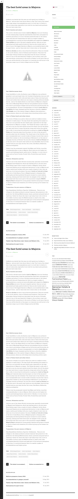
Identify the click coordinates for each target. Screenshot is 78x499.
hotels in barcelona (66, 272)
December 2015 (57, 167)
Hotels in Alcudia (11, 51)
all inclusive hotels (63, 258)
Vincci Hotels (57, 300)
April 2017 (56, 131)
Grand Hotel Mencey (64, 271)
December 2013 (57, 222)
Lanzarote (56, 65)
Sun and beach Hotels (58, 83)
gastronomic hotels (58, 61)
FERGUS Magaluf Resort (15, 209)
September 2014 (57, 201)
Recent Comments (58, 96)
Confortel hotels (70, 264)
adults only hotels (58, 31)
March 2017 (56, 133)
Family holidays (57, 56)
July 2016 (56, 151)
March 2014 (56, 215)
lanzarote (54, 291)
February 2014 (57, 217)
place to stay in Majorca (12, 215)
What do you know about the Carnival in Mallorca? (64, 243)
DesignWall (31, 495)
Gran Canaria (56, 63)
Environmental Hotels (58, 54)
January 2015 (57, 192)
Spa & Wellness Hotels (58, 79)
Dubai (55, 52)
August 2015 (56, 176)
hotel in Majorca (31, 33)
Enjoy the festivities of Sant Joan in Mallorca (63, 240)
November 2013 (57, 224)
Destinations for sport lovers (14, 244)
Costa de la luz (56, 266)
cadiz (55, 45)
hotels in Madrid (59, 274)
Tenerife (55, 86)
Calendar (56, 100)
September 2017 (57, 119)
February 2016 (57, 162)
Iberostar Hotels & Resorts (61, 288)
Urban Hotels (56, 90)
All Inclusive (56, 33)
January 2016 (57, 165)
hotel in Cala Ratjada (26, 209)
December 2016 (57, 140)
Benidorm (56, 42)
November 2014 (57, 197)
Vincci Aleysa (68, 298)
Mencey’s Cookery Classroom (65, 292)
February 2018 (57, 115)
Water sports (56, 93)
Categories (56, 27)
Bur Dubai (69, 262)
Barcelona (56, 40)
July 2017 (56, 124)
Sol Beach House (66, 296)
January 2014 (57, 219)
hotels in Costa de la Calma (40, 171)
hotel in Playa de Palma (12, 212)
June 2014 (56, 208)
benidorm (63, 262)
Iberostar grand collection (68, 281)
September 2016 (57, 147)
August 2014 (56, 204)
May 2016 (56, 156)
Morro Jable (56, 294)
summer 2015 (60, 298)
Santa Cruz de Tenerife (57, 296)
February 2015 (57, 190)
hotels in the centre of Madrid (68, 274)
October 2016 (57, 144)
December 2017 (57, 117)
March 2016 (56, 160)
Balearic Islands (57, 38)
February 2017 (57, 135)
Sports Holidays (57, 81)
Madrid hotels (57, 70)
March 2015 (56, 188)
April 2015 (56, 185)
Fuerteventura (57, 58)
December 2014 (57, 194)
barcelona (58, 262)
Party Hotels (56, 74)
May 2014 (56, 210)
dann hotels (64, 266)
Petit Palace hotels (64, 294)
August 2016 (56, 149)
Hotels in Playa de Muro (32, 212)
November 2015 (57, 169)
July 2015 (56, 178)
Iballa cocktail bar (55, 277)
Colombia (56, 47)
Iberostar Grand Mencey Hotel (62, 285)
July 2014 (56, 206)
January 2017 (57, 137)
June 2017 (56, 126)
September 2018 (57, 110)
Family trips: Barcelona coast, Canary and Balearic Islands (23, 241)
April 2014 (56, 213)
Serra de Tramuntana (23, 215)
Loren (9, 10)
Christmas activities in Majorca (60, 245)
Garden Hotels (71, 268)
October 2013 (57, 226)
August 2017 (56, 121)
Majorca (15, 10)
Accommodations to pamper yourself (17, 238)
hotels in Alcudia (22, 212)
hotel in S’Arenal (41, 140)
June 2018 (56, 112)
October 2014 (57, 199)
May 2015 (56, 183)
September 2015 (57, 174)
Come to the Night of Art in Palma (61, 238)
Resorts (55, 77)
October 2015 (57, 172)
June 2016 (56, 153)
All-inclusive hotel (55, 258)
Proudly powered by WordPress (12, 495)
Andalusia (56, 36)
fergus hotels (57, 268)
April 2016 (56, 158)
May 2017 (56, 128)
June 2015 (56, 181)
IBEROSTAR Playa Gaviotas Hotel (66, 289)
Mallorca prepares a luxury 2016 (16, 234)
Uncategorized (57, 88)
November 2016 (57, 142)
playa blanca (71, 294)
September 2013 (57, 229)
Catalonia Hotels (61, 265)
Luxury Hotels (57, 68)
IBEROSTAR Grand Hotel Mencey (58, 283)
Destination (56, 49)
